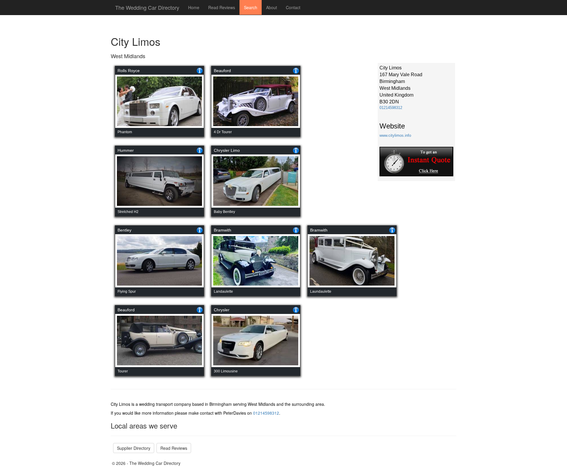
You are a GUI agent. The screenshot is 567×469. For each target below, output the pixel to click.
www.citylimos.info (395, 135)
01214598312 (390, 107)
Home (193, 7)
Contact (293, 7)
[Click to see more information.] (199, 70)
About (271, 7)
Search (250, 7)
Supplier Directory (133, 448)
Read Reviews (221, 7)
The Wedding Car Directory (147, 7)
